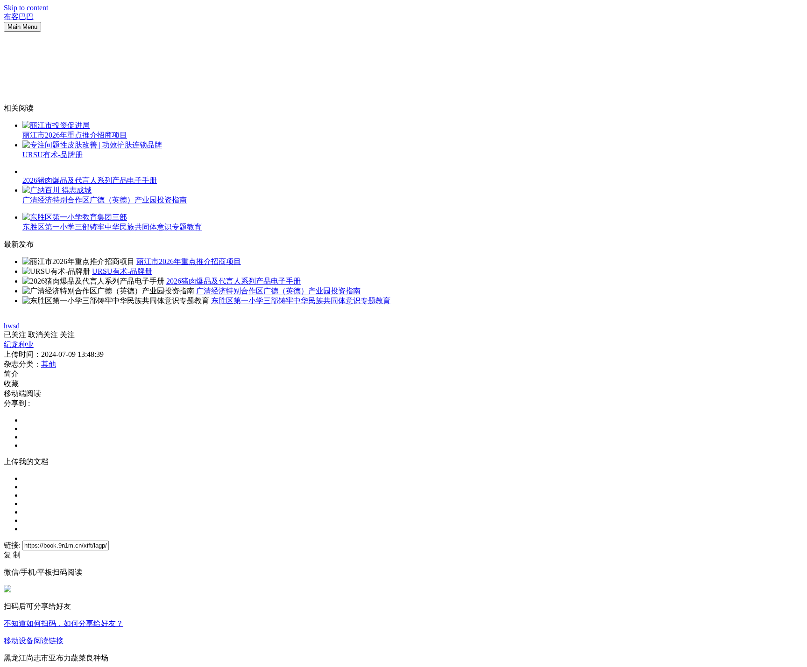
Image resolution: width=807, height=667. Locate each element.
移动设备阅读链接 (34, 641)
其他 (48, 364)
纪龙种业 (19, 344)
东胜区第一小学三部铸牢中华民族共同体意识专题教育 (112, 227)
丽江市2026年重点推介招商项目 (74, 135)
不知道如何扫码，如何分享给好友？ (63, 623)
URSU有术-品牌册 (52, 155)
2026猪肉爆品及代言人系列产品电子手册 (89, 180)
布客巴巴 (19, 17)
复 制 (12, 555)
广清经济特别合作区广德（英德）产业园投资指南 (104, 200)
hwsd (12, 326)
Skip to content (26, 8)
